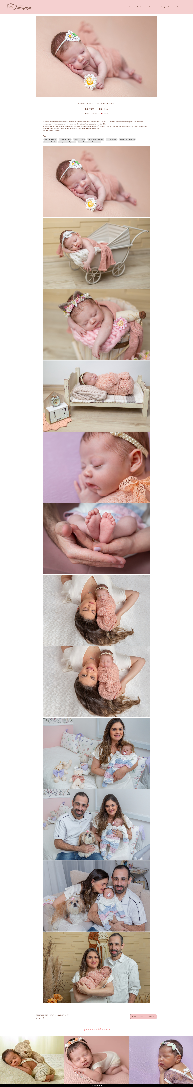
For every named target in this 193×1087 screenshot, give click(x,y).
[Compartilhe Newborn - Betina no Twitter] (40, 1018)
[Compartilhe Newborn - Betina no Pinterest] (43, 1018)
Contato (181, 7)
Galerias (153, 7)
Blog (162, 7)
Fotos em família (50, 142)
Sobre (171, 7)
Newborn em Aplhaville (127, 139)
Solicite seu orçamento (143, 1016)
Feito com (96, 1085)
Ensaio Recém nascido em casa (89, 142)
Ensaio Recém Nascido (95, 139)
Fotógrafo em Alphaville (67, 142)
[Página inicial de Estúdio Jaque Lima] (22, 7)
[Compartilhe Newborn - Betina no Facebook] (36, 1018)
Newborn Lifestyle (50, 139)
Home (131, 7)
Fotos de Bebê (112, 139)
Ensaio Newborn (65, 139)
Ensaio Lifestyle (79, 139)
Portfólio (141, 7)
